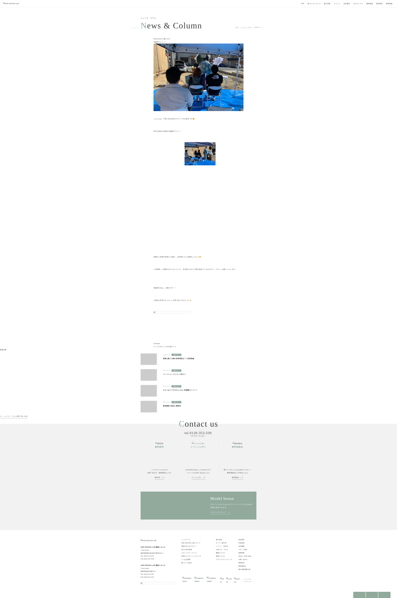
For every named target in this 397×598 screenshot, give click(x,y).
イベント (337, 3)
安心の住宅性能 (186, 549)
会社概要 (241, 546)
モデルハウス (358, 3)
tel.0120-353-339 (198, 433)
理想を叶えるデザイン (189, 546)
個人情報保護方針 (244, 569)
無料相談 (369, 3)
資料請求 (379, 3)
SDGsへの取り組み (245, 556)
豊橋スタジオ (220, 553)
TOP (302, 3)
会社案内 (346, 3)
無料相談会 (242, 566)
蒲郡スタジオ (220, 556)
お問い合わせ (243, 559)
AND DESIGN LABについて (190, 543)
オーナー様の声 (221, 543)
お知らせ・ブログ (222, 549)
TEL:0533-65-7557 (147, 574)
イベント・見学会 (222, 546)
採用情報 (389, 3)
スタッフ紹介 (243, 549)
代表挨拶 (241, 543)
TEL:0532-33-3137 (147, 556)
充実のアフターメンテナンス (191, 556)
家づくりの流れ (186, 563)
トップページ (185, 539)
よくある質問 (185, 559)
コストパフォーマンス (189, 553)
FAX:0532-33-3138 (147, 559)
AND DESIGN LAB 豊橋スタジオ (153, 547)
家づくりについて (314, 3)
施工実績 (327, 3)
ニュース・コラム (246, 27)
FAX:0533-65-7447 (147, 577)
